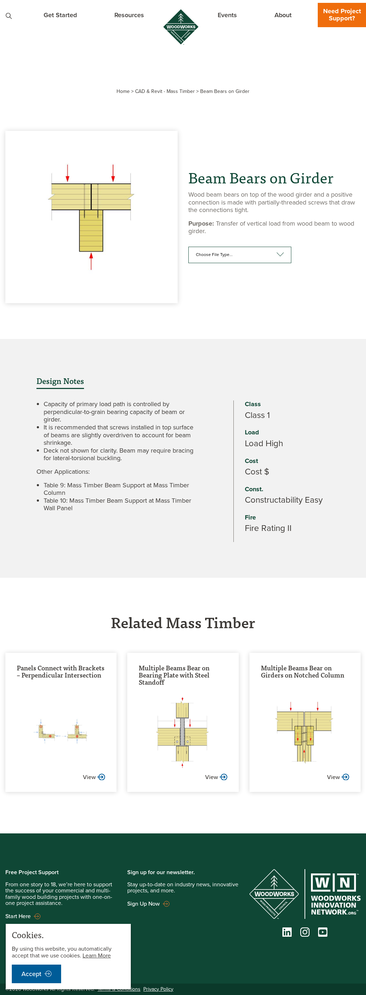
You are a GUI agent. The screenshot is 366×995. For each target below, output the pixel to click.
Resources (129, 14)
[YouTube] (322, 933)
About (283, 14)
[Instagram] (305, 933)
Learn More (97, 955)
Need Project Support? (342, 14)
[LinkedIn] (287, 933)
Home (123, 91)
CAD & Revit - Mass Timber (165, 91)
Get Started (60, 14)
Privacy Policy (158, 988)
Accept (31, 974)
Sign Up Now (143, 904)
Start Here (18, 916)
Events (227, 14)
